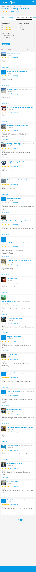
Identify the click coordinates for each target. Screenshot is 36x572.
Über (2, 18)
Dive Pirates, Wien (12, 355)
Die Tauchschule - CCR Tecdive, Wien (18, 260)
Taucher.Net (11, 569)
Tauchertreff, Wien (12, 482)
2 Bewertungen (14, 148)
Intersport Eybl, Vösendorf (17, 243)
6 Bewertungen (14, 468)
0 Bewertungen (14, 395)
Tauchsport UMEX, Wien (14, 464)
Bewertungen (10, 18)
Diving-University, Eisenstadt (16, 162)
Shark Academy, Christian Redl (16, 180)
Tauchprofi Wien (18, 373)
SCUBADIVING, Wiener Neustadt (17, 126)
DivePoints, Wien (19, 446)
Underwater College (20, 391)
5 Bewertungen (14, 57)
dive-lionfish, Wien (19, 500)
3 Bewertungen (14, 112)
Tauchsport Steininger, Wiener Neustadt (19, 107)
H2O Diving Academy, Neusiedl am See (19, 427)
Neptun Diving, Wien (16, 301)
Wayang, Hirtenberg (20, 144)
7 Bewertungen (14, 130)
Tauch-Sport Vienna (13, 53)
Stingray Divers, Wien (13, 337)
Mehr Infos (5, 67)
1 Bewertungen (14, 94)
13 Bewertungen (15, 305)
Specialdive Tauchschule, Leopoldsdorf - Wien (17, 221)
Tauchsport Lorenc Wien (14, 319)
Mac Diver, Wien (11, 278)
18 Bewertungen (15, 283)
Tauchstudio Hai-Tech (13, 198)
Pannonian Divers (19, 89)
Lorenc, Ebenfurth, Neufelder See (17, 71)
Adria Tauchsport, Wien (14, 409)
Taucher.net (9, 2)
